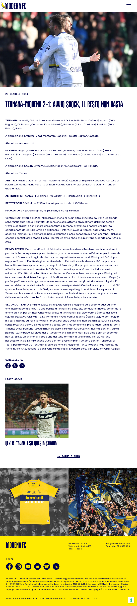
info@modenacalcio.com (118, 543)
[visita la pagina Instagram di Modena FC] (18, 566)
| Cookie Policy (77, 598)
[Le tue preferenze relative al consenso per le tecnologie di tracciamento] (131, 600)
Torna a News (68, 456)
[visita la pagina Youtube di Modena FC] (28, 566)
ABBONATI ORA (103, 502)
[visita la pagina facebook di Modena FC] (9, 566)
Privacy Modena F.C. (56, 598)
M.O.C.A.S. (92, 598)
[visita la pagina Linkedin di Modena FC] (37, 566)
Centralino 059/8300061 (118, 546)
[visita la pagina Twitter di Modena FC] (56, 566)
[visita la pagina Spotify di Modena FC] (46, 566)
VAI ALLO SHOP (34, 502)
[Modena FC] (13, 6)
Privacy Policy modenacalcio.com (25, 598)
